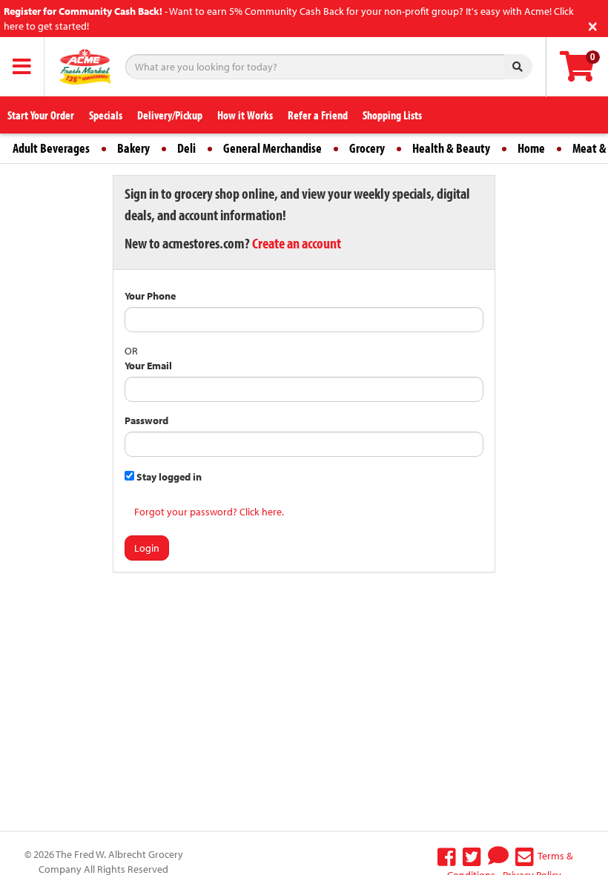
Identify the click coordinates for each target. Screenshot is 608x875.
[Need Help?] (498, 856)
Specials (105, 115)
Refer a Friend (318, 115)
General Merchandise (272, 147)
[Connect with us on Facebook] (446, 856)
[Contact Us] (524, 856)
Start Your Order (40, 115)
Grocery (367, 147)
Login (146, 548)
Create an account (296, 243)
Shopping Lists (392, 115)
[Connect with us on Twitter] (471, 856)
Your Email (148, 365)
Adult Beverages (51, 147)
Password (146, 420)
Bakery (133, 147)
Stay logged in (168, 476)
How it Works (245, 115)
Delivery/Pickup (169, 115)
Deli (186, 147)
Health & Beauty (451, 147)
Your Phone (150, 296)
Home (531, 147)
